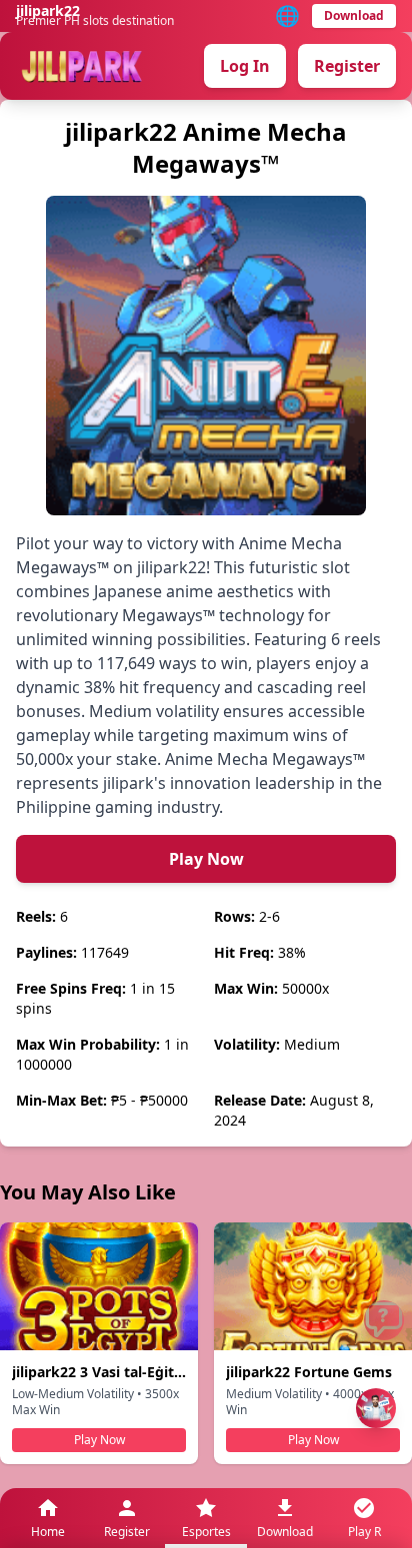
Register (347, 66)
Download (354, 15)
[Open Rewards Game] (376, 1408)
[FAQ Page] (384, 1320)
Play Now (206, 859)
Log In (245, 66)
